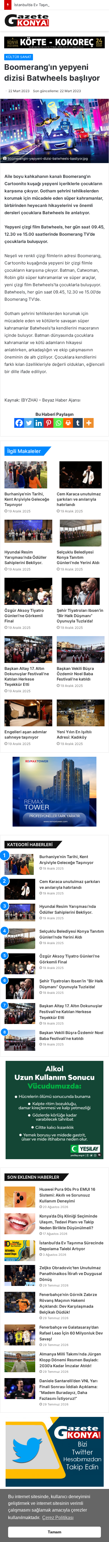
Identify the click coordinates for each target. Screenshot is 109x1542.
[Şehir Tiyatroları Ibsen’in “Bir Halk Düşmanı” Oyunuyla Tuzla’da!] (81, 591)
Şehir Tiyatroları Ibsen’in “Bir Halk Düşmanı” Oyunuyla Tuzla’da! (80, 615)
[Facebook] (19, 423)
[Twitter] (29, 423)
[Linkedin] (39, 423)
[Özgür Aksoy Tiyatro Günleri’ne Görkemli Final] (28, 591)
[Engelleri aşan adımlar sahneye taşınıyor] (28, 713)
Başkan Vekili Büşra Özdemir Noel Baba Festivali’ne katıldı (75, 673)
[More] (89, 423)
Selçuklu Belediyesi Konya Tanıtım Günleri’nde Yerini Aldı (78, 557)
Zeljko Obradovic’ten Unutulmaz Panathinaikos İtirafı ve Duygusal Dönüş (70, 1273)
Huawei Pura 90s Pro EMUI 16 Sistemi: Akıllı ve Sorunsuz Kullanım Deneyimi (67, 1195)
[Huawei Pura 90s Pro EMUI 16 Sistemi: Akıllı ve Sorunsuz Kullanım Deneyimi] (19, 1197)
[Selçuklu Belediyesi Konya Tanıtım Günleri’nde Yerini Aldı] (81, 533)
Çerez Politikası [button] (58, 1517)
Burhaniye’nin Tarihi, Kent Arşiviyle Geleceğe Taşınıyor (26, 499)
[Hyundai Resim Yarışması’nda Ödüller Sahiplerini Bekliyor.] (28, 533)
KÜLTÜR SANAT (18, 57)
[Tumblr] (78, 423)
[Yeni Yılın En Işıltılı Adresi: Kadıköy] (81, 713)
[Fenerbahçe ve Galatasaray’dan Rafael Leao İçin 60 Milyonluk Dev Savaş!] (19, 1334)
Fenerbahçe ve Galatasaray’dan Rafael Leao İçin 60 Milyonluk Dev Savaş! (71, 1333)
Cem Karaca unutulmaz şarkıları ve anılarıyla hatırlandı (79, 499)
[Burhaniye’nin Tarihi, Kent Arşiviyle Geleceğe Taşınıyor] (28, 474)
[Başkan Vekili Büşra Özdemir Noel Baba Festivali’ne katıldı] (81, 649)
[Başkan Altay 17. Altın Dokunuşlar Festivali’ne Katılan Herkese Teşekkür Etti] (28, 649)
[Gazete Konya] (26, 20)
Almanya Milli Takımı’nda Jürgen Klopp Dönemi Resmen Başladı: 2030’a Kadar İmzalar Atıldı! (70, 1360)
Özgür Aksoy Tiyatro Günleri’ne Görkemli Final (24, 615)
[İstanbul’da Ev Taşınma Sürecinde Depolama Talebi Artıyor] (19, 1250)
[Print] (68, 423)
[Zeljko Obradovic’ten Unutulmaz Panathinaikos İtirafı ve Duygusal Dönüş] (19, 1275)
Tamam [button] (54, 1532)
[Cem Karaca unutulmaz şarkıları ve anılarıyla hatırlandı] (81, 474)
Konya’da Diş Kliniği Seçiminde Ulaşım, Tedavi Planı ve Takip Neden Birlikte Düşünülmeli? (68, 1222)
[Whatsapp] (58, 423)
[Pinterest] (48, 423)
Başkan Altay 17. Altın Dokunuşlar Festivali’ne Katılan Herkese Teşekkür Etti (71, 1011)
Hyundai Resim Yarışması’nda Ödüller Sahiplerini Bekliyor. (25, 557)
